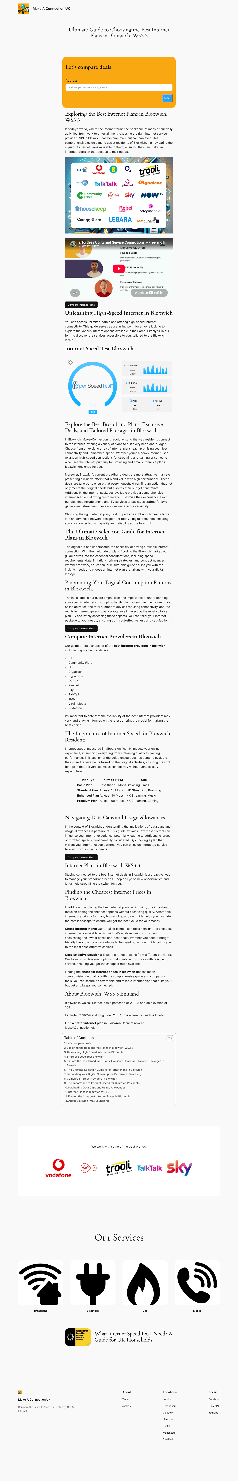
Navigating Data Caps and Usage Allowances (96, 1087)
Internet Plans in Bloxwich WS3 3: (89, 1092)
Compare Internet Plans (81, 304)
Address (72, 80)
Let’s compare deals (78, 1043)
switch (105, 883)
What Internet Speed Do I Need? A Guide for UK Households (133, 1337)
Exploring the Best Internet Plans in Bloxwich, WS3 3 (100, 1047)
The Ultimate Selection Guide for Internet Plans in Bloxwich (104, 1069)
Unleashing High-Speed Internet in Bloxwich (95, 1052)
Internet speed (75, 748)
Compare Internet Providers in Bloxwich (92, 1078)
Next (167, 98)
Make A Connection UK (51, 8)
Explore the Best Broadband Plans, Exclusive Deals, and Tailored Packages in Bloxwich (115, 1063)
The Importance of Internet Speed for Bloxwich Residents (103, 1083)
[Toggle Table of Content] (168, 1038)
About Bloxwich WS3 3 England (88, 1100)
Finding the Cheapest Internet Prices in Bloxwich (99, 1096)
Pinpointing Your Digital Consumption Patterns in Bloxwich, (104, 1074)
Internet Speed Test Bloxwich (85, 1056)
